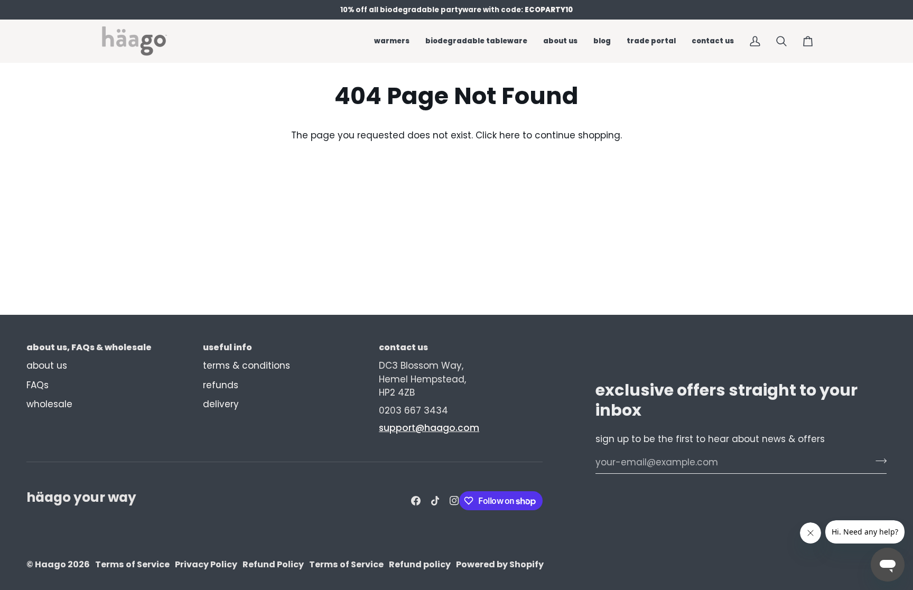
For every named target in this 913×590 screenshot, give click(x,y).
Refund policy (420, 564)
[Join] (878, 460)
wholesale (49, 404)
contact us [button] (403, 347)
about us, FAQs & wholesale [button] (89, 347)
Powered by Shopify (500, 564)
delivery (221, 404)
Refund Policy (273, 564)
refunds (220, 385)
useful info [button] (227, 347)
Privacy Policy (206, 564)
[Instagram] (454, 500)
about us (46, 365)
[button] (476, 41)
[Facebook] (416, 500)
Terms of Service (132, 564)
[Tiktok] (435, 500)
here (509, 135)
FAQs (37, 385)
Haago (50, 564)
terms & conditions (246, 365)
